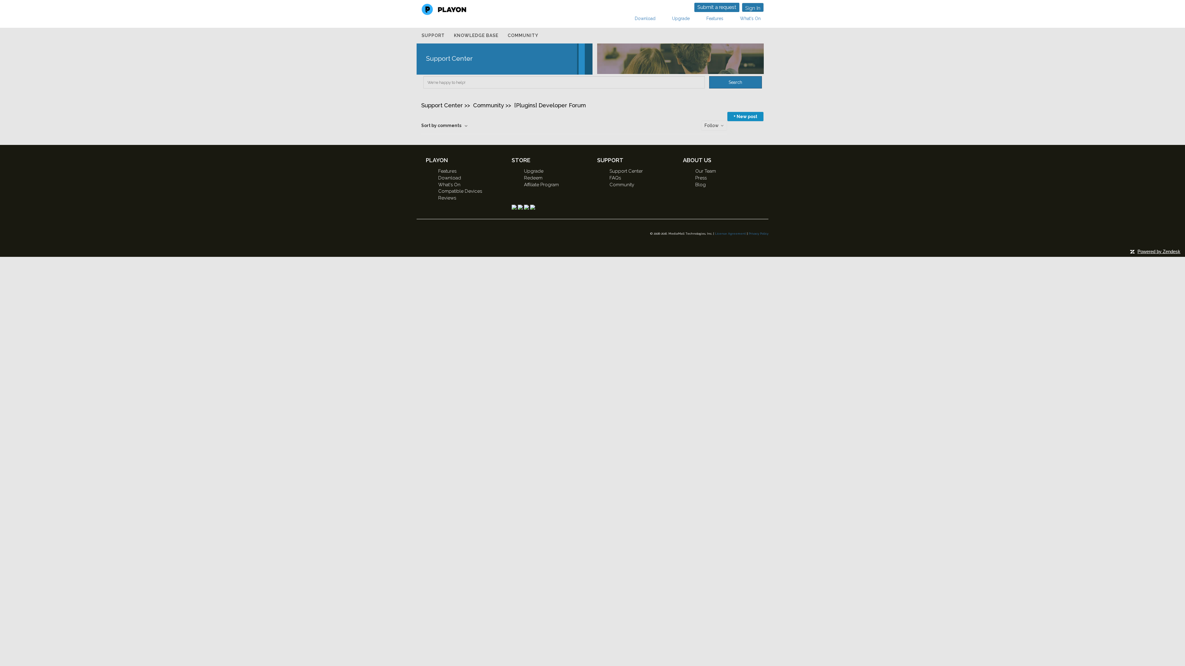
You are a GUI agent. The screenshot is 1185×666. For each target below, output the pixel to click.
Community (523, 35)
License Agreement (730, 233)
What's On (750, 18)
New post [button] (747, 116)
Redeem (533, 178)
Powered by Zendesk (1158, 251)
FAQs (615, 178)
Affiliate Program (541, 184)
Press (701, 178)
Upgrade (681, 18)
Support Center (442, 105)
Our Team (705, 171)
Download (645, 18)
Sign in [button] (752, 8)
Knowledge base (476, 35)
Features (714, 18)
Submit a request (716, 7)
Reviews (447, 198)
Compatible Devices (460, 191)
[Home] (444, 8)
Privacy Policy (758, 233)
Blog (700, 184)
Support (433, 35)
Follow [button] (711, 125)
